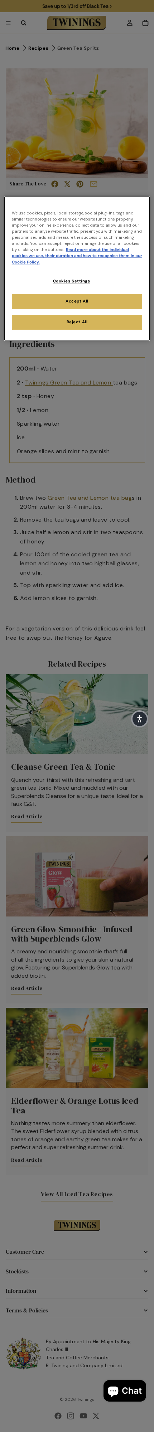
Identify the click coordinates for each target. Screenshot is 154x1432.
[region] (77, 268)
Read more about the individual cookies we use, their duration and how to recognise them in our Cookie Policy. (77, 256)
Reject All (77, 322)
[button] (139, 718)
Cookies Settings (71, 281)
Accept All (77, 301)
